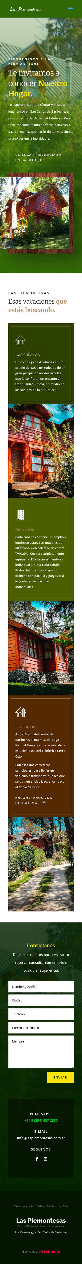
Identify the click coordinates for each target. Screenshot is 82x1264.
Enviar (60, 1077)
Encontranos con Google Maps (34, 800)
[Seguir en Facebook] (36, 1159)
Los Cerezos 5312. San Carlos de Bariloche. (41, 1232)
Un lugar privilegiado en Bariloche (38, 157)
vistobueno (41, 1251)
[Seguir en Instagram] (45, 1159)
